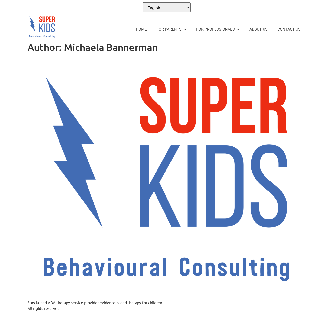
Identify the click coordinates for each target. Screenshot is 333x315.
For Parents (169, 29)
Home (141, 29)
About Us (258, 29)
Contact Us (289, 29)
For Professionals (215, 29)
